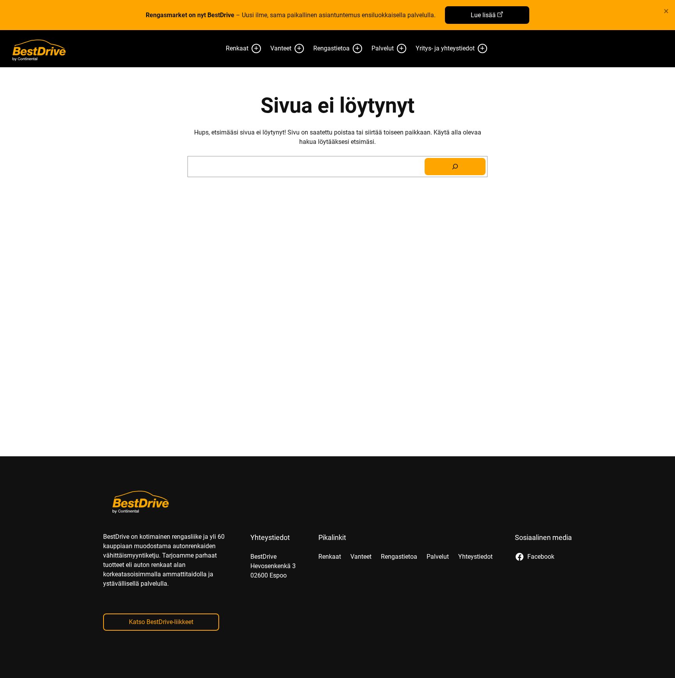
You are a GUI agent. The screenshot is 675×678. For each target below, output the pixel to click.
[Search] (455, 166)
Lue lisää (483, 15)
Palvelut (382, 48)
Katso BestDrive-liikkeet (161, 622)
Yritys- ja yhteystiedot (445, 48)
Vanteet (280, 48)
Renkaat (237, 48)
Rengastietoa (331, 48)
